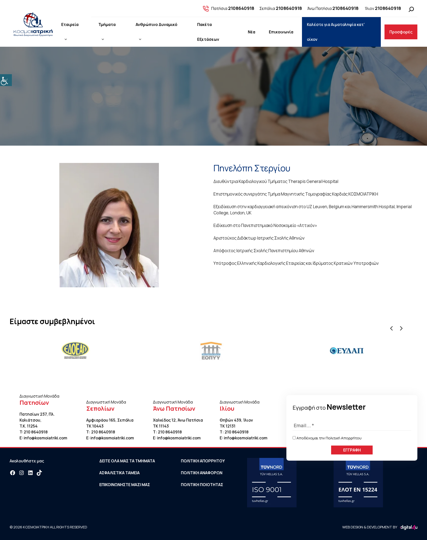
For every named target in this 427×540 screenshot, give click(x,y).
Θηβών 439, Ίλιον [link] (236, 420)
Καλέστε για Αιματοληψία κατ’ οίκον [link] (336, 32)
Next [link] (400, 327)
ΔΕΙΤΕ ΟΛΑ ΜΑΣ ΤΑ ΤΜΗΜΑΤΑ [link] (127, 461)
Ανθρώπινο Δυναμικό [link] (156, 24)
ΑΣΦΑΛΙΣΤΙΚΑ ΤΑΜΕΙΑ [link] (119, 472)
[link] (6, 80)
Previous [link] (390, 327)
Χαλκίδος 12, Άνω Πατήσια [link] (178, 420)
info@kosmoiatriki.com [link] (45, 438)
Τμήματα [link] (107, 24)
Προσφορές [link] (400, 32)
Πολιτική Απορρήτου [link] (344, 438)
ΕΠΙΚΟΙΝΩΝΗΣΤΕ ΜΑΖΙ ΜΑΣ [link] (124, 484)
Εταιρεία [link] (70, 24)
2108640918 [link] (241, 8)
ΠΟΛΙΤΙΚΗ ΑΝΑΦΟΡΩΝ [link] (201, 472)
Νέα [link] (251, 32)
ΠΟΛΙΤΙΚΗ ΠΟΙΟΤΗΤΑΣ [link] (202, 484)
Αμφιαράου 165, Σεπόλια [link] (109, 420)
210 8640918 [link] (36, 432)
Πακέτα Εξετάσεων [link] (208, 32)
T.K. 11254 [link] (29, 426)
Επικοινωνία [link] (281, 32)
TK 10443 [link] (95, 426)
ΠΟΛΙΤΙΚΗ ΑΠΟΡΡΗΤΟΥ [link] (203, 461)
